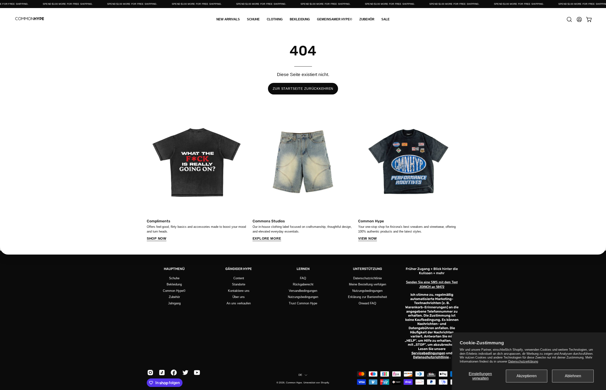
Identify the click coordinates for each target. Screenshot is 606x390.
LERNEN (303, 269)
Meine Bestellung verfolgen (367, 284)
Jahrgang (174, 303)
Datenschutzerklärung (523, 361)
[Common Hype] (29, 19)
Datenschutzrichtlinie (367, 278)
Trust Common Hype (303, 303)
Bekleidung (174, 284)
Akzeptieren (527, 376)
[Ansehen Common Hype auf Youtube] (196, 372)
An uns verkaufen (239, 303)
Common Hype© (174, 290)
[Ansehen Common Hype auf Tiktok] (161, 372)
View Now (367, 238)
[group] (303, 176)
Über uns (238, 297)
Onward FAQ (367, 303)
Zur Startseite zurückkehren (303, 88)
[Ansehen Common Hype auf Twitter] (184, 372)
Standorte (238, 284)
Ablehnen (573, 376)
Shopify (325, 382)
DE (300, 374)
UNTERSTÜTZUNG (367, 269)
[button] (274, 19)
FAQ (303, 278)
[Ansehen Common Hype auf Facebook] (173, 372)
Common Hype (294, 382)
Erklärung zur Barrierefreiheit (367, 297)
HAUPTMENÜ (174, 269)
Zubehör (174, 297)
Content (238, 278)
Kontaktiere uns (239, 290)
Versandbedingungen (303, 290)
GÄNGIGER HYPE (238, 269)
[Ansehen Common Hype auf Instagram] (149, 372)
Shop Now (156, 238)
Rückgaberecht (303, 284)
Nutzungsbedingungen (303, 297)
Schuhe (174, 278)
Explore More (267, 238)
